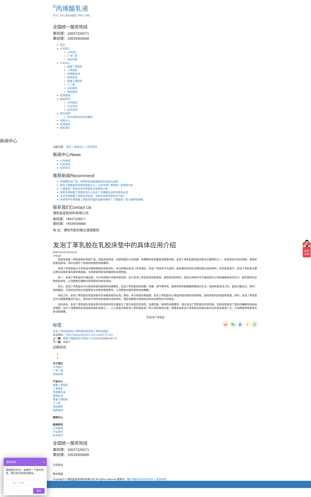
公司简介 (65, 48)
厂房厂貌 (72, 55)
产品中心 (65, 63)
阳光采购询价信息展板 (80, 117)
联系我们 (65, 127)
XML (87, 15)
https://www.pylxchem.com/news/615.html (89, 334)
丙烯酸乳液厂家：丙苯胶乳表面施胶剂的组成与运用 (89, 181)
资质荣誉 (65, 95)
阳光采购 (65, 113)
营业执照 (72, 59)
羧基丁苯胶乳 (74, 66)
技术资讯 (72, 109)
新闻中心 (79, 146)
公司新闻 (72, 102)
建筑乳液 (72, 77)
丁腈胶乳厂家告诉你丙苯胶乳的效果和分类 (84, 188)
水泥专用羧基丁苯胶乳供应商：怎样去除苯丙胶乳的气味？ (93, 196)
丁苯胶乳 (72, 70)
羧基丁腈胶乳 (74, 81)
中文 (55, 15)
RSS (80, 15)
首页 (62, 45)
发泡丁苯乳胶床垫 (78, 331)
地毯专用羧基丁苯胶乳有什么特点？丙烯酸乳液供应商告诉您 (94, 192)
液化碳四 (72, 88)
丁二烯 (71, 84)
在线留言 (65, 124)
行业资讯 (72, 106)
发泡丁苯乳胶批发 (98, 331)
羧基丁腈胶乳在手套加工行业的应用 (83, 338)
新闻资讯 (65, 99)
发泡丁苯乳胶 (60, 331)
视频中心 (65, 120)
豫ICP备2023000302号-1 (141, 479)
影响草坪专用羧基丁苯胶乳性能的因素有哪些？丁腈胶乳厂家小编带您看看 (101, 199)
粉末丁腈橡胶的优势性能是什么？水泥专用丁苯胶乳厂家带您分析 (96, 185)
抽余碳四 (72, 91)
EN (62, 15)
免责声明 (161, 479)
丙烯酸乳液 (73, 73)
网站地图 (71, 15)
